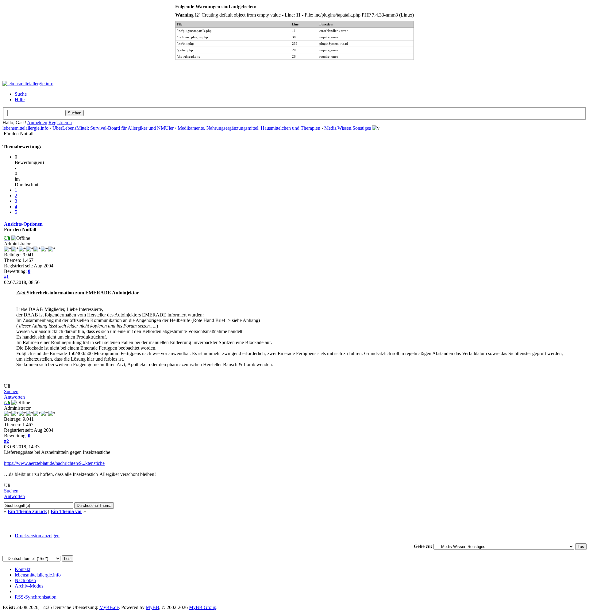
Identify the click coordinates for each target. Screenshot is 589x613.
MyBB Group (202, 607)
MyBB (152, 607)
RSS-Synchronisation (35, 597)
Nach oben (25, 580)
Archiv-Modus (29, 585)
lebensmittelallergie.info (25, 128)
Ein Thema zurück (27, 511)
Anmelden (37, 122)
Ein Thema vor (66, 511)
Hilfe (20, 99)
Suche (21, 94)
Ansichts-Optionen (23, 224)
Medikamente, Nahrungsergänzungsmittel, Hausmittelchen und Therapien (249, 128)
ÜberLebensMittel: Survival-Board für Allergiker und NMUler (113, 128)
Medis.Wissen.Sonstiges (347, 128)
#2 (6, 441)
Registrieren (60, 122)
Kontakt (22, 569)
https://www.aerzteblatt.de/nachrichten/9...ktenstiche (54, 463)
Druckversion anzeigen (37, 535)
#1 (6, 276)
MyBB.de (109, 607)
